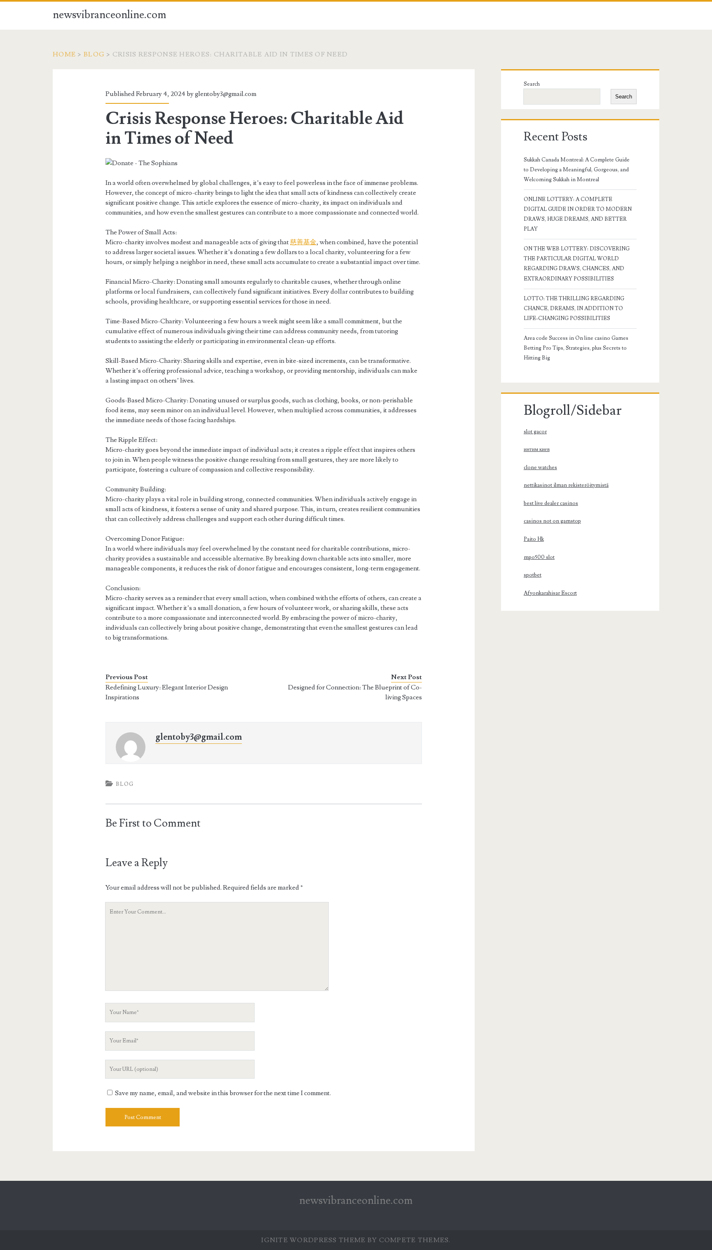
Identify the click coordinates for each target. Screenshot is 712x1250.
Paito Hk (534, 539)
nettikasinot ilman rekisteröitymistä (566, 485)
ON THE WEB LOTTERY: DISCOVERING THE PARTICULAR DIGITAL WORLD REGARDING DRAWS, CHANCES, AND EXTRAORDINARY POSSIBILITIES (577, 263)
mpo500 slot (539, 557)
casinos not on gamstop (552, 521)
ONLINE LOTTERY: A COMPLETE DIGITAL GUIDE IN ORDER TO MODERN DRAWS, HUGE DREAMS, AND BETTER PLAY (578, 214)
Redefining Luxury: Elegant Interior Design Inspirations (166, 692)
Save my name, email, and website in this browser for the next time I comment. (223, 1093)
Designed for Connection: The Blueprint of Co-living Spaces (355, 692)
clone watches (540, 467)
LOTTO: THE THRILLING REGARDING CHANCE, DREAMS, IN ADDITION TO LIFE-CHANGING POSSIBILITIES (574, 308)
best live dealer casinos (551, 503)
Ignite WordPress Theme (313, 1240)
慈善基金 (303, 242)
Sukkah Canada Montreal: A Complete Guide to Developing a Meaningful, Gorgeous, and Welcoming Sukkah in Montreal (577, 170)
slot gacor (535, 431)
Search (532, 84)
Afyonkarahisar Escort (550, 593)
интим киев (537, 449)
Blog (94, 54)
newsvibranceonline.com (109, 15)
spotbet (532, 575)
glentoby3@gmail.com (225, 94)
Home (64, 54)
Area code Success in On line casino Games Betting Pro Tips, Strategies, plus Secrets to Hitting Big (576, 348)
